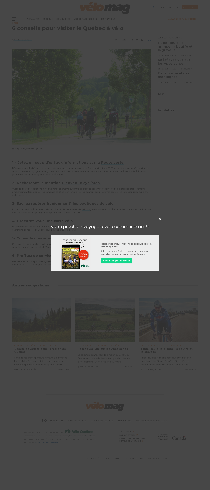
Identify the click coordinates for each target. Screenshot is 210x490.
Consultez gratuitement (116, 260)
